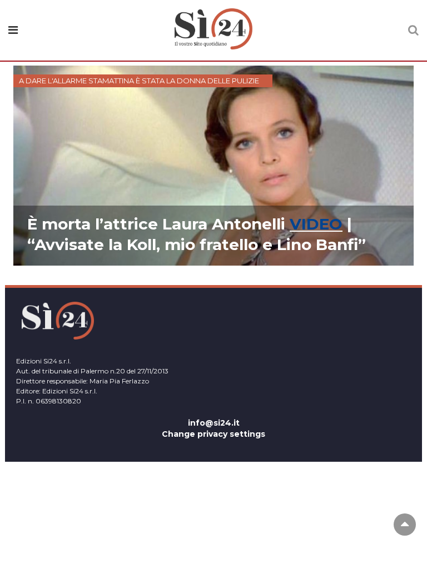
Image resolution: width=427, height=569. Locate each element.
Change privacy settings (213, 434)
